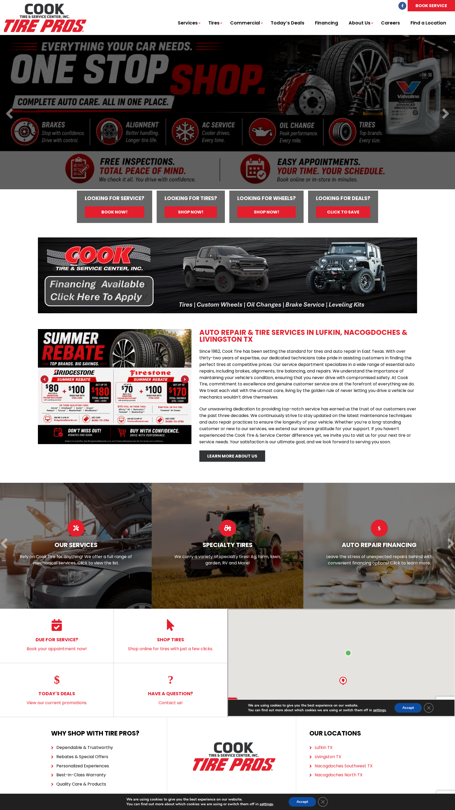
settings (266, 804)
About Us (359, 23)
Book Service (431, 6)
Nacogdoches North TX (339, 775)
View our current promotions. (57, 698)
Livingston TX (328, 757)
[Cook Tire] (45, 6)
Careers (390, 23)
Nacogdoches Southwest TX (344, 766)
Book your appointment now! (57, 644)
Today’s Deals (287, 23)
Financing (326, 23)
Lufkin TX (324, 747)
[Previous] (9, 114)
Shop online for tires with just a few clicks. (170, 644)
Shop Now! (191, 212)
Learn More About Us (232, 456)
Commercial (245, 23)
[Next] (446, 114)
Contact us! (170, 698)
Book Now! (114, 212)
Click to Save (343, 212)
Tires (214, 23)
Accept (302, 801)
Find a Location (428, 23)
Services (188, 23)
